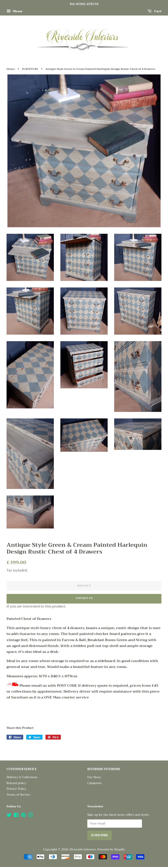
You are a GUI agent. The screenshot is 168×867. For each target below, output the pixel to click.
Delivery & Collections (22, 777)
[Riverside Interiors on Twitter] (9, 815)
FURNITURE (30, 69)
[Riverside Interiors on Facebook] (16, 815)
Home (11, 69)
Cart (157, 11)
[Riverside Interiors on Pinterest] (23, 815)
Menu (17, 11)
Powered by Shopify (111, 849)
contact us (84, 598)
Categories (94, 783)
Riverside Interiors (83, 849)
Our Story (94, 777)
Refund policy (16, 783)
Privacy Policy (16, 788)
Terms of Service (18, 794)
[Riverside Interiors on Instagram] (30, 815)
